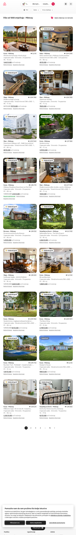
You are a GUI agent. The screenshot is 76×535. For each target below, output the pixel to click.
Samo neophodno (36, 523)
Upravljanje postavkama (57, 523)
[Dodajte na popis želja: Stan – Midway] (70, 72)
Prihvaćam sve (14, 523)
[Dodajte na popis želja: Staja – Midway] (34, 72)
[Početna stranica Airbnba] (4, 4)
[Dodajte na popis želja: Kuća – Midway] (34, 28)
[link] (21, 428)
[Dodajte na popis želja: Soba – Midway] (70, 28)
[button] (8, 62)
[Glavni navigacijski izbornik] (71, 4)
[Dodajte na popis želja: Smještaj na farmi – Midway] (70, 206)
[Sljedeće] (54, 428)
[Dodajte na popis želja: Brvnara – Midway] (34, 206)
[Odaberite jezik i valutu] (66, 4)
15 (50, 428)
